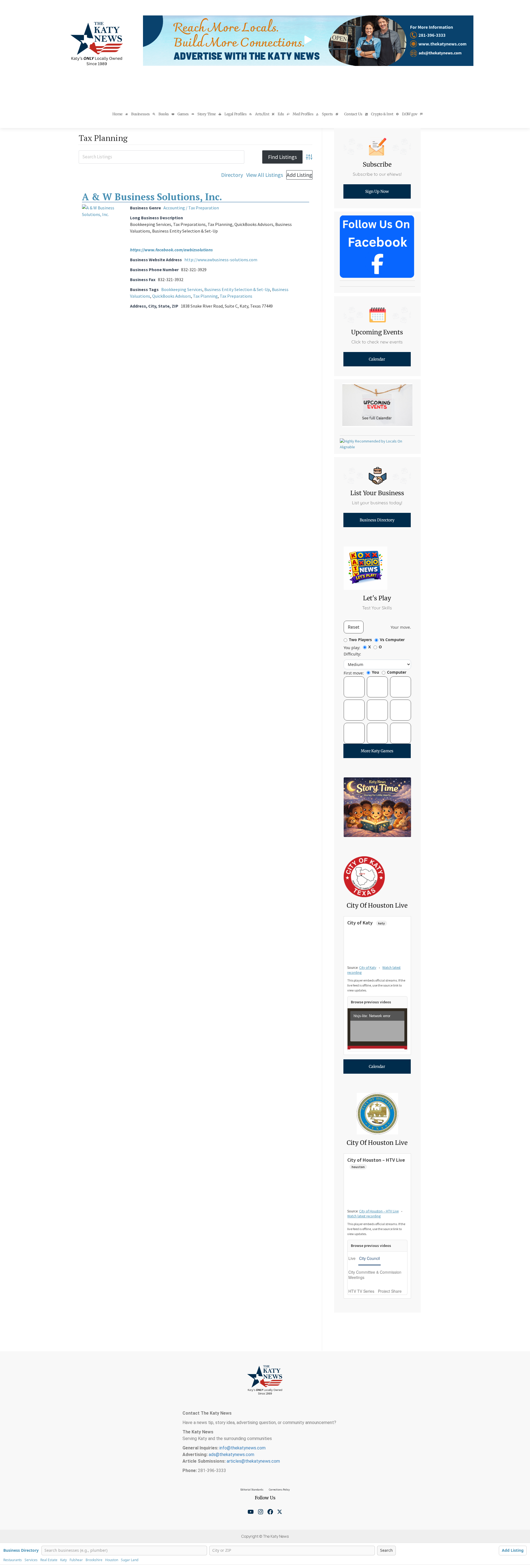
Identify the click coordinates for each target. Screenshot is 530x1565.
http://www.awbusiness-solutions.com (220, 259)
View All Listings (264, 174)
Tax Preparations (236, 296)
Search (386, 1550)
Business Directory (21, 1550)
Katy (63, 1560)
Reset (353, 627)
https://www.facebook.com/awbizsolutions (171, 249)
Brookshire (94, 1560)
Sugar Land (129, 1560)
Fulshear (76, 1560)
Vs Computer (392, 639)
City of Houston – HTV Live (379, 1211)
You (375, 672)
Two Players (360, 639)
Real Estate (48, 1560)
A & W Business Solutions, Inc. (152, 197)
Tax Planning (205, 296)
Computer (396, 672)
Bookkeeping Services (181, 289)
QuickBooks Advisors (171, 296)
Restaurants (12, 1560)
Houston (111, 1560)
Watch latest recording (364, 1216)
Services (31, 1560)
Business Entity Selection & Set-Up (237, 289)
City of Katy (367, 967)
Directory (232, 174)
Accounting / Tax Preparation (191, 207)
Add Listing (299, 174)
